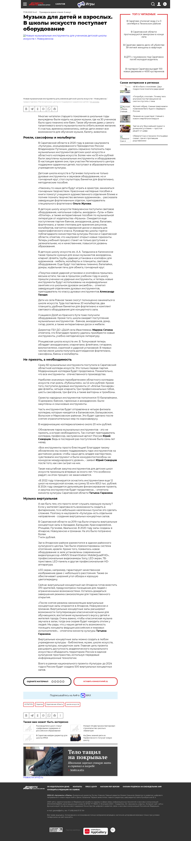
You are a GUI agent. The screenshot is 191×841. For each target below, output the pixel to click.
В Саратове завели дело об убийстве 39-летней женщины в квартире (143, 46)
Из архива (94, 102)
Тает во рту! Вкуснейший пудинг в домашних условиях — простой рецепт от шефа (149, 128)
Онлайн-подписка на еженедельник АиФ (142, 787)
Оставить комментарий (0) (95, 681)
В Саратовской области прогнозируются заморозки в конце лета (144, 34)
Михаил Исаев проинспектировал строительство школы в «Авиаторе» (99, 728)
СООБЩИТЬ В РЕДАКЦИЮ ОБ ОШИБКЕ (63, 790)
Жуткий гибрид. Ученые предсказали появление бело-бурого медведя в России (150, 108)
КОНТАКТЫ (77, 787)
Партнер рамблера (73, 830)
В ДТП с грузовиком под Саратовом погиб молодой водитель (144, 58)
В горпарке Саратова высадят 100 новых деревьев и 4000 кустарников (144, 70)
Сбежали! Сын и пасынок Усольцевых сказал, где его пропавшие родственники (150, 138)
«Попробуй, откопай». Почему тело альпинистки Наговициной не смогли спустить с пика (149, 98)
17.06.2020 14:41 (30, 12)
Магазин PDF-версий (109, 787)
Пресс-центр (91, 787)
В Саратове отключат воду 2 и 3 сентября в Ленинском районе (144, 22)
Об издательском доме (58, 787)
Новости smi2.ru (33, 777)
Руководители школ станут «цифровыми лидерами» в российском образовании (49, 728)
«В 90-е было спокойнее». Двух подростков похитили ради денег (148, 87)
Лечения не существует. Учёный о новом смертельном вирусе (148, 117)
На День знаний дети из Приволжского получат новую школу (97, 737)
